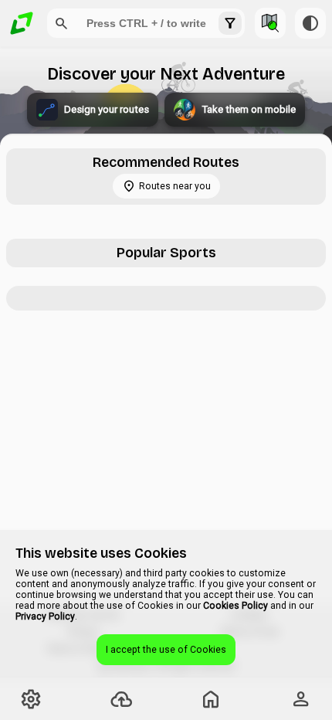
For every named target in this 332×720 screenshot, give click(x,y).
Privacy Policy (45, 616)
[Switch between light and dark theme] (310, 23)
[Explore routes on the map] (270, 23)
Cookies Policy (235, 605)
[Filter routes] (230, 23)
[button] (61, 23)
